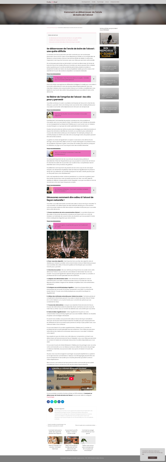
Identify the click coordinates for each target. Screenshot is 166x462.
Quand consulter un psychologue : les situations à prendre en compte (57, 425)
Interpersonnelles (115, 2)
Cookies (97, 458)
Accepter (152, 457)
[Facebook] (48, 401)
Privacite (93, 458)
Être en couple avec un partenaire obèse (85, 425)
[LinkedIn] (59, 401)
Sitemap (102, 458)
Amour (107, 2)
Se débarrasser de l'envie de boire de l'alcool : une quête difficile (65, 38)
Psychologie (100, 2)
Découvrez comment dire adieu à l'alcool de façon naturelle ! (64, 42)
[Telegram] (62, 401)
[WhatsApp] (55, 401)
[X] (51, 401)
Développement (86, 2)
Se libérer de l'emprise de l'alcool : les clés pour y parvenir (63, 40)
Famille (93, 2)
